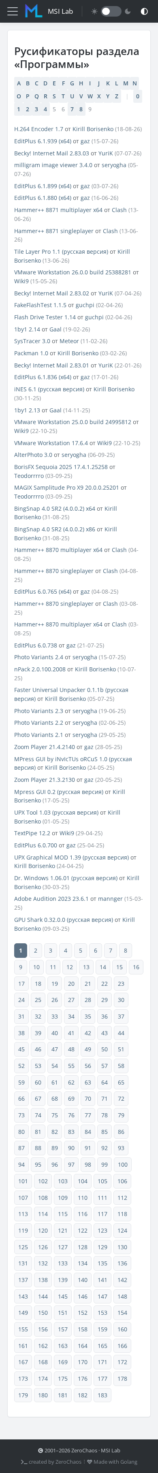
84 (88, 1132)
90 (71, 1148)
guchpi (85, 305)
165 (102, 1346)
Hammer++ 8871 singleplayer (54, 231)
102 (43, 1181)
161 (23, 1346)
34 (71, 1016)
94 (21, 1164)
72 (121, 1098)
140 (83, 1280)
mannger (110, 898)
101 (23, 1181)
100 (123, 1164)
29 (104, 1000)
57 (104, 1066)
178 (122, 1378)
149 (23, 1312)
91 (88, 1148)
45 (21, 1049)
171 (102, 1362)
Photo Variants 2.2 (38, 722)
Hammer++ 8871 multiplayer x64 (58, 210)
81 (38, 1132)
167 (23, 1362)
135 (102, 1263)
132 (43, 1263)
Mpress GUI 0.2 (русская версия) (58, 792)
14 (103, 967)
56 (88, 1066)
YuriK (105, 153)
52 (21, 1066)
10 (36, 967)
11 (53, 967)
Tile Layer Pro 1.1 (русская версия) (61, 251)
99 (104, 1164)
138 (43, 1280)
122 (83, 1230)
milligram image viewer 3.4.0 (53, 165)
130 (122, 1247)
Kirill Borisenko (93, 129)
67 (38, 1098)
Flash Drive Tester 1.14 (45, 317)
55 (71, 1066)
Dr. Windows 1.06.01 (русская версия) (65, 878)
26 (54, 1000)
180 (43, 1395)
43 (104, 1033)
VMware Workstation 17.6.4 (51, 443)
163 (63, 1346)
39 (38, 1033)
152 (83, 1312)
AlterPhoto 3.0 (33, 454)
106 (122, 1181)
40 (54, 1033)
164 (83, 1346)
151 (63, 1312)
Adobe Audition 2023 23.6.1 (51, 898)
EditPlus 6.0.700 (35, 845)
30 (121, 1000)
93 (121, 1148)
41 (71, 1033)
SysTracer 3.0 (32, 341)
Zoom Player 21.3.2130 (44, 779)
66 (21, 1098)
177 (102, 1378)
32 (38, 1016)
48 (71, 1049)
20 (71, 983)
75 (54, 1115)
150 (43, 1312)
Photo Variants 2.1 (38, 735)
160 (122, 1329)
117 (102, 1214)
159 (102, 1329)
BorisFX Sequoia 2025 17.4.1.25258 (61, 467)
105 (102, 1181)
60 (38, 1082)
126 (43, 1247)
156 (43, 1329)
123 (102, 1230)
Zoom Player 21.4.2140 (44, 747)
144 (43, 1296)
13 (86, 967)
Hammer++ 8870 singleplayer (54, 571)
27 (71, 1000)
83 (71, 1132)
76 (71, 1115)
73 (21, 1115)
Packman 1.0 (31, 353)
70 (88, 1098)
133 (63, 1263)
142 (122, 1280)
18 (38, 983)
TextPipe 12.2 (32, 833)
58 (121, 1066)
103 (63, 1181)
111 (102, 1197)
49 (88, 1049)
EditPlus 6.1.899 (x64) (42, 186)
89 (54, 1148)
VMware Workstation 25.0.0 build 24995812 (72, 422)
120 (43, 1230)
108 (43, 1197)
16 (136, 967)
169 (63, 1362)
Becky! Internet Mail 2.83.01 (51, 365)
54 (54, 1066)
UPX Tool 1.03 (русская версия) (56, 812)
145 (63, 1296)
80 (21, 1132)
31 (21, 1016)
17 (21, 983)
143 (23, 1296)
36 (104, 1016)
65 (121, 1082)
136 (122, 1263)
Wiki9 (21, 281)
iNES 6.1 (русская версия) (49, 389)
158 (83, 1329)
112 (122, 1197)
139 (63, 1280)
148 (122, 1296)
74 (38, 1115)
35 (88, 1016)
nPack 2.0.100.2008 (40, 669)
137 (23, 1280)
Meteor (69, 341)
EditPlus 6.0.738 (35, 645)
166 (122, 1346)
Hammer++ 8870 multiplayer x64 (58, 550)
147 (102, 1296)
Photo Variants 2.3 (38, 711)
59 (21, 1082)
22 (104, 983)
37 (121, 1016)
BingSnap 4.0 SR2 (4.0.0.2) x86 (54, 529)
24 (21, 1000)
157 (63, 1329)
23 (121, 983)
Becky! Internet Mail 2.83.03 (51, 153)
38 (21, 1033)
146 (83, 1296)
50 (104, 1049)
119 (23, 1230)
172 (122, 1362)
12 (69, 967)
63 (88, 1082)
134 (83, 1263)
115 (63, 1214)
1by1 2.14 (27, 329)
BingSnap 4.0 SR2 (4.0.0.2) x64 (54, 508)
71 (104, 1098)
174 (43, 1378)
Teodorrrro (29, 476)
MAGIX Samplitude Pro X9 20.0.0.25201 (66, 487)
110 (83, 1197)
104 (83, 1181)
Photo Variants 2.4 (38, 657)
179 (23, 1395)
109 (63, 1197)
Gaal (55, 329)
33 (54, 1016)
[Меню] (12, 11)
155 (23, 1329)
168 (43, 1362)
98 (88, 1164)
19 (54, 983)
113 (23, 1214)
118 (122, 1214)
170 (83, 1362)
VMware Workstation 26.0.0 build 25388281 (72, 272)
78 (104, 1115)
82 (54, 1132)
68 (54, 1098)
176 (83, 1378)
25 (38, 1000)
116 (83, 1214)
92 (104, 1148)
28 (88, 1000)
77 (88, 1115)
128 (83, 1247)
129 (102, 1247)
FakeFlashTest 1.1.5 (40, 305)
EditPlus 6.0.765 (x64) (42, 591)
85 (104, 1132)
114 (43, 1214)
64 (104, 1082)
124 (122, 1230)
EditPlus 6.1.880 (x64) (42, 198)
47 (54, 1049)
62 (71, 1082)
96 (54, 1164)
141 (102, 1280)
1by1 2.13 (27, 410)
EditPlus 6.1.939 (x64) (42, 141)
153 (102, 1312)
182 (83, 1395)
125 (23, 1247)
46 (38, 1049)
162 (43, 1346)
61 (54, 1082)
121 (63, 1230)
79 (121, 1115)
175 (63, 1378)
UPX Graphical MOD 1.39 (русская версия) (71, 857)
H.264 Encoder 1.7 (38, 129)
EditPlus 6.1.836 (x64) (42, 377)
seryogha (114, 165)
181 (63, 1395)
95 (38, 1164)
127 (63, 1247)
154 (122, 1312)
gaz (85, 141)
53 (38, 1066)
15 (119, 967)
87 (21, 1148)
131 (23, 1263)
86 (121, 1132)
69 (71, 1098)
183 (102, 1395)
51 (121, 1049)
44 (121, 1033)
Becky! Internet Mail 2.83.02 (51, 293)
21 (88, 983)
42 (88, 1033)
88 (38, 1148)
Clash (119, 210)
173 (23, 1378)
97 (71, 1164)
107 (23, 1197)
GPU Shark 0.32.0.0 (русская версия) (63, 919)
